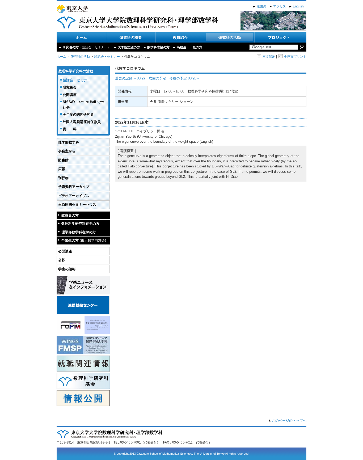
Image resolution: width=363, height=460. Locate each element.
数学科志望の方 (158, 47)
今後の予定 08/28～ (185, 78)
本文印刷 (269, 56)
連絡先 (261, 6)
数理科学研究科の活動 (75, 71)
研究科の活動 (229, 37)
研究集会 (70, 87)
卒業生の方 (83, 240)
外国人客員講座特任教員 (82, 122)
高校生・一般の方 (189, 47)
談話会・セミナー (107, 56)
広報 (61, 169)
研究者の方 (87, 47)
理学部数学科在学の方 (78, 232)
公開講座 (70, 95)
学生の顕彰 (66, 269)
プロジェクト (279, 37)
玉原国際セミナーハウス (77, 204)
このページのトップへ (289, 421)
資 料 (70, 129)
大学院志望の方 (129, 47)
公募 (61, 260)
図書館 (63, 160)
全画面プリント (295, 56)
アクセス (279, 6)
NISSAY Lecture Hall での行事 (83, 104)
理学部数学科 (68, 142)
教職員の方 (70, 215)
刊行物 (63, 178)
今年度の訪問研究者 (78, 114)
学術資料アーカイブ (73, 187)
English (298, 6)
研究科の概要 (131, 37)
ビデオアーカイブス (73, 196)
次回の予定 (157, 78)
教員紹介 (180, 37)
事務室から (66, 151)
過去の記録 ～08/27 (130, 78)
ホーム (81, 37)
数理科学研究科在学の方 (80, 224)
